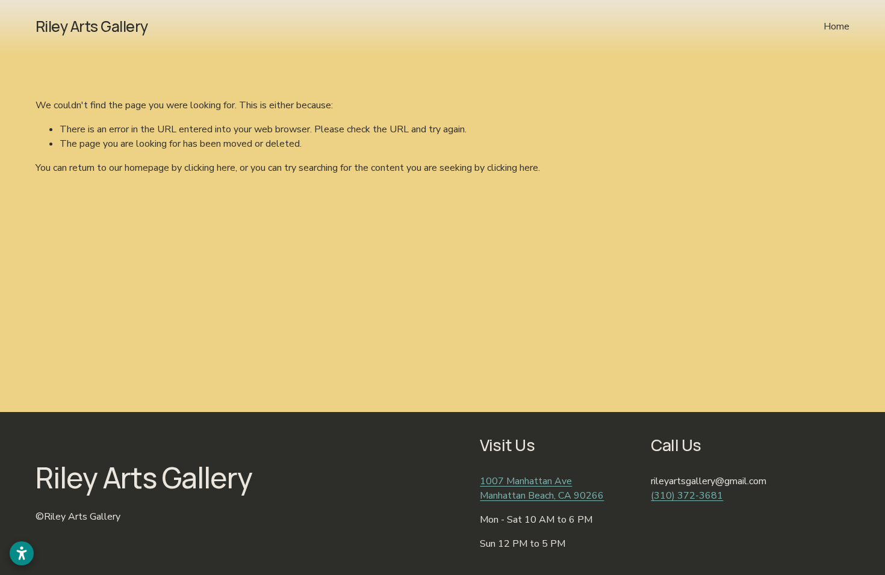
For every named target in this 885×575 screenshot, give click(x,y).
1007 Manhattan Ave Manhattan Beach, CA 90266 (542, 488)
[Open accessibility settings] (22, 553)
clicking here (209, 167)
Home (836, 26)
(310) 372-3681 (687, 495)
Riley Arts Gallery (92, 26)
